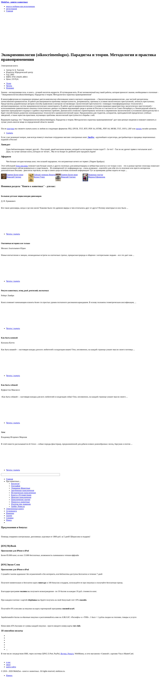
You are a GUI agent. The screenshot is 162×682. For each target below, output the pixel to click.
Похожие (10, 88)
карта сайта (11, 667)
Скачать (9, 133)
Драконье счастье (95, 175)
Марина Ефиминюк (96, 177)
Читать (9, 86)
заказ (8, 664)
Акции (9, 515)
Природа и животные (20, 502)
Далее (8, 83)
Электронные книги (15, 509)
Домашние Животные (20, 488)
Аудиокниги (11, 511)
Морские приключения (21, 497)
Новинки (10, 513)
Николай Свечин (13, 177)
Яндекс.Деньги (67, 654)
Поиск (9, 520)
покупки (10, 129)
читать (139, 129)
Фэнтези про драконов (21, 504)
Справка (9, 518)
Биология (15, 484)
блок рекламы (22, 166)
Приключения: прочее (20, 499)
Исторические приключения (23, 493)
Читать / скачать (13, 234)
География (15, 486)
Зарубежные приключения (22, 490)
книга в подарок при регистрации (20, 6)
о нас (8, 662)
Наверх (9, 675)
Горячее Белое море (14, 175)
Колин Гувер (39, 177)
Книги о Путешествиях (21, 495)
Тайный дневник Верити (44, 175)
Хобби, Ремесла (18, 506)
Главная (9, 479)
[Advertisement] (57, 32)
